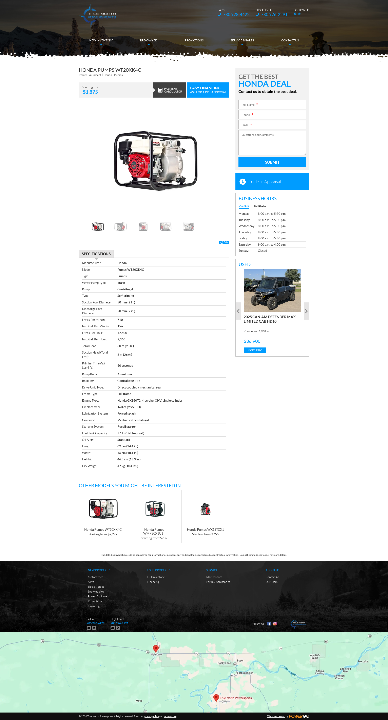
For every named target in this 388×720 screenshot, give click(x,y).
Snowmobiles (96, 591)
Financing (94, 606)
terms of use (170, 716)
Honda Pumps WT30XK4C (103, 529)
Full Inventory (155, 577)
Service (212, 570)
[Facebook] (269, 623)
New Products (99, 570)
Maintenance (214, 577)
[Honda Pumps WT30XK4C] (103, 509)
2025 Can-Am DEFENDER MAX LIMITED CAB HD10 (270, 319)
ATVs (91, 581)
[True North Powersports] (97, 15)
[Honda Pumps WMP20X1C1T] (154, 509)
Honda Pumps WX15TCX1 (205, 529)
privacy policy (151, 716)
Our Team (271, 581)
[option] (154, 160)
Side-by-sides (96, 586)
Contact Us (272, 577)
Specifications (96, 254)
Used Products (158, 570)
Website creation (276, 716)
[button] (87, 160)
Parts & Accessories (218, 581)
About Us (272, 570)
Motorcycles (95, 577)
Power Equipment (99, 596)
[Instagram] (275, 623)
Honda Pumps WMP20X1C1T (154, 531)
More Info (255, 350)
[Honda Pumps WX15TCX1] (205, 509)
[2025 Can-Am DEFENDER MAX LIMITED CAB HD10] (272, 290)
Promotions (95, 601)
